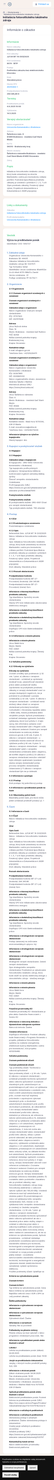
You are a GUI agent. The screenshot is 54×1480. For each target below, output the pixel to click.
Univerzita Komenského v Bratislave (23, 127)
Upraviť (33, 1468)
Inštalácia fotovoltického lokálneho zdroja (26, 213)
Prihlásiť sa (43, 4)
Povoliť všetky (10, 1475)
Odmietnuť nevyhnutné (14, 1468)
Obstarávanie (13, 12)
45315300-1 (12, 87)
